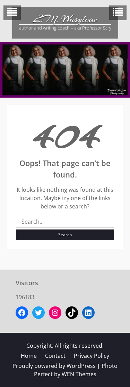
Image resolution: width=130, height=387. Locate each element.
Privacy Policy (91, 356)
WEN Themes (79, 374)
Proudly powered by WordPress (54, 366)
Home (29, 356)
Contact (55, 356)
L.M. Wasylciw (65, 19)
